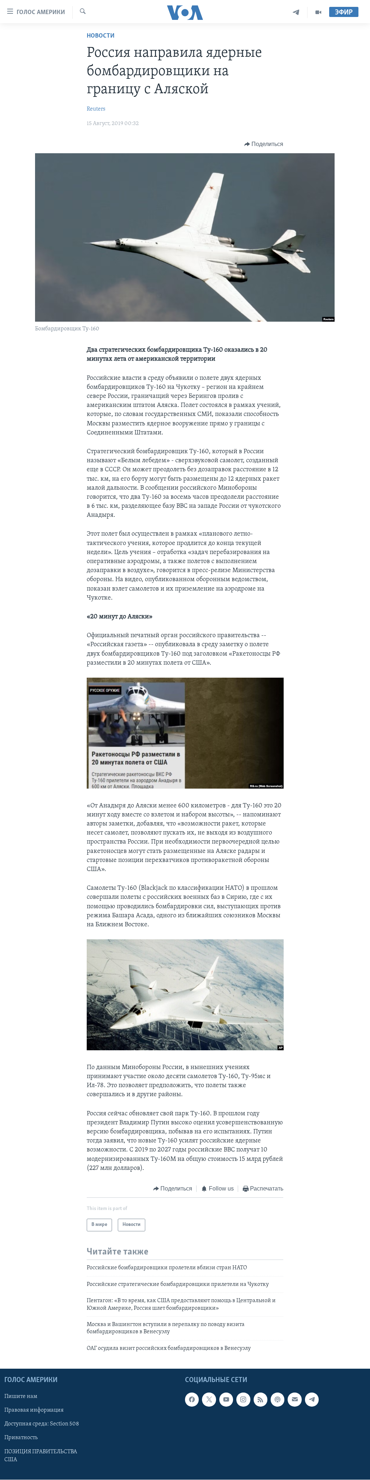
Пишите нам (20, 1396)
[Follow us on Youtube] (226, 1399)
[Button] (264, 144)
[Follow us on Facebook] (192, 1399)
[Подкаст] (277, 1399)
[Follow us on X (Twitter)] (209, 1399)
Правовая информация (34, 1410)
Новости (101, 36)
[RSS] (260, 1399)
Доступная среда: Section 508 (41, 1424)
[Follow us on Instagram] (243, 1399)
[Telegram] (296, 12)
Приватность (21, 1438)
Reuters (96, 109)
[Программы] (318, 12)
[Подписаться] (294, 1399)
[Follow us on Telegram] (312, 1399)
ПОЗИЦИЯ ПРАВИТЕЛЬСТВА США (40, 1456)
